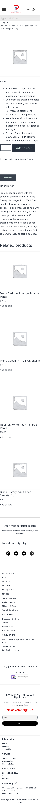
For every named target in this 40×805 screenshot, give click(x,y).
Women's (12, 26)
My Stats (20, 672)
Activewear (23, 26)
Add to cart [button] (6, 306)
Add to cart (24, 148)
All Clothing (22, 159)
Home (2, 23)
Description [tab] (8, 177)
